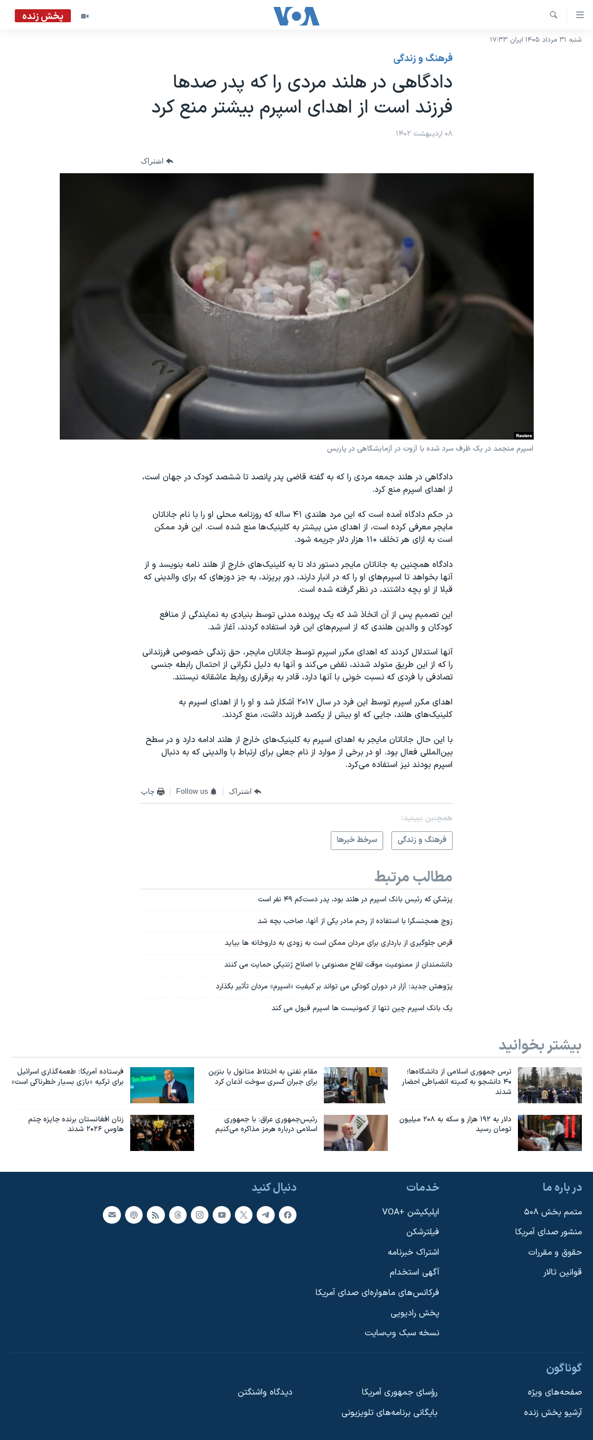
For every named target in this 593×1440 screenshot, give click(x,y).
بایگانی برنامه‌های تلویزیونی (389, 1413)
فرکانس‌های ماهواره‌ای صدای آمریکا (377, 1293)
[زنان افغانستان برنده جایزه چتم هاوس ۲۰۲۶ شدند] (162, 1133)
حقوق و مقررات (555, 1252)
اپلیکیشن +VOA (410, 1212)
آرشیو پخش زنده (553, 1413)
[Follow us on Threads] (178, 1215)
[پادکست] (134, 1215)
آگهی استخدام (414, 1273)
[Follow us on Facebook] (287, 1215)
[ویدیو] (85, 16)
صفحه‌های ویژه (555, 1393)
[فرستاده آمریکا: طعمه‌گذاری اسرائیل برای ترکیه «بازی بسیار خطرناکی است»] (162, 1085)
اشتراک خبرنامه (413, 1252)
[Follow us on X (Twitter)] (243, 1215)
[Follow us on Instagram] (199, 1215)
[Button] (157, 161)
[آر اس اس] (155, 1215)
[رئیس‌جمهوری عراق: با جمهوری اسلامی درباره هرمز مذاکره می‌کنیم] (356, 1133)
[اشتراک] (111, 1215)
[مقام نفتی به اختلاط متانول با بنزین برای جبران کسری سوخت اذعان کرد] (356, 1085)
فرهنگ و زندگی (423, 58)
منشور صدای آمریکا (548, 1232)
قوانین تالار (562, 1273)
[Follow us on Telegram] (265, 1215)
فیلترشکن (422, 1232)
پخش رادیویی (415, 1313)
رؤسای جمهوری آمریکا (399, 1393)
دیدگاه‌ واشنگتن (265, 1393)
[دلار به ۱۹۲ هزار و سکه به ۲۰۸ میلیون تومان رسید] (550, 1133)
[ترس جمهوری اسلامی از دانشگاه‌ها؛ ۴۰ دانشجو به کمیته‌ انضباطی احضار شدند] (550, 1085)
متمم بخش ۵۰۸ (553, 1212)
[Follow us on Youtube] (221, 1215)
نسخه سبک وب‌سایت (402, 1333)
